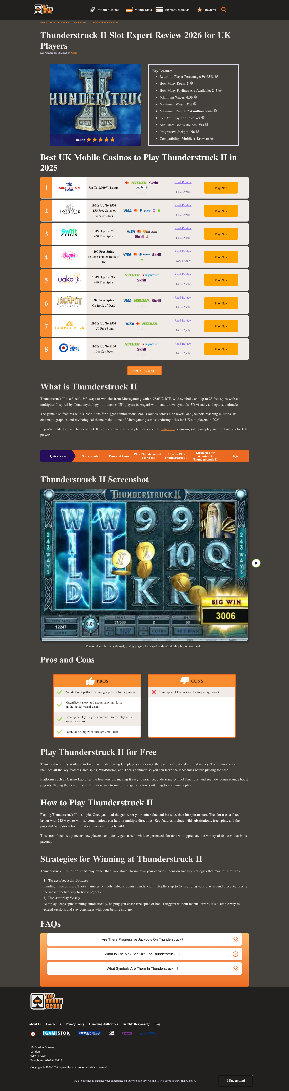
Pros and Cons (119, 456)
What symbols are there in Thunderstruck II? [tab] (143, 968)
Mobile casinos (47, 22)
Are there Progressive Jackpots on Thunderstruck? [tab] (142, 939)
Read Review (183, 182)
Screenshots (90, 456)
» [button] (256, 563)
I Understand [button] (235, 1080)
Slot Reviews (80, 22)
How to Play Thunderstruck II (177, 456)
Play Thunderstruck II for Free (148, 456)
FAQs (234, 456)
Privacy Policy (187, 1080)
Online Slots (64, 22)
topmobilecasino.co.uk (71, 1067)
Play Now (221, 188)
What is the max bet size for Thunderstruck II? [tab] (142, 954)
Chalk (74, 52)
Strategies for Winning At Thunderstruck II (205, 456)
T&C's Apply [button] (183, 260)
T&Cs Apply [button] (183, 191)
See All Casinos (144, 370)
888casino (168, 429)
